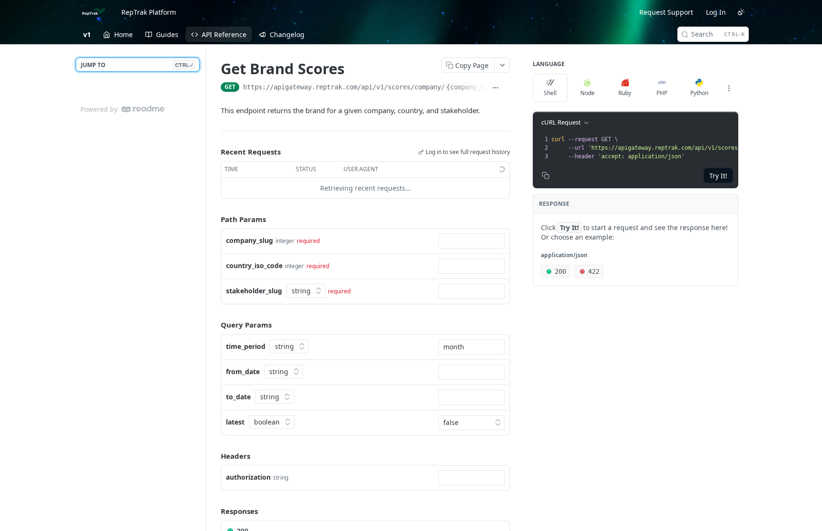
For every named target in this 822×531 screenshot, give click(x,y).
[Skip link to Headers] (214, 456)
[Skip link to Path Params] (214, 219)
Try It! (718, 175)
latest (235, 421)
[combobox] (471, 241)
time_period (245, 346)
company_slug (249, 240)
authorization (248, 477)
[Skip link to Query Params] (214, 325)
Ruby (624, 93)
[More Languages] (728, 88)
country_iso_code (254, 265)
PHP (661, 93)
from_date (243, 371)
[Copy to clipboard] (506, 88)
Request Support (666, 12)
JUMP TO (137, 65)
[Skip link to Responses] (214, 511)
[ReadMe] (143, 109)
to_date (238, 396)
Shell (550, 93)
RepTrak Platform (148, 12)
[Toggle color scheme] (741, 11)
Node (587, 93)
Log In (716, 12)
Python (699, 93)
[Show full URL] (495, 88)
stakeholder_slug (254, 290)
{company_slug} (472, 87)
